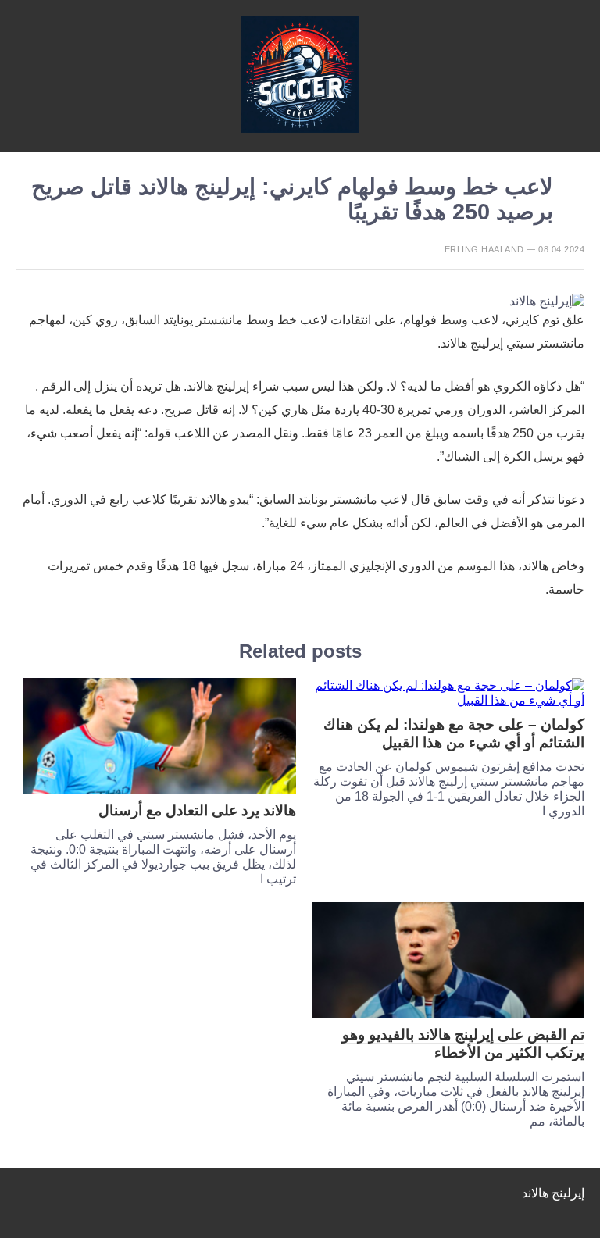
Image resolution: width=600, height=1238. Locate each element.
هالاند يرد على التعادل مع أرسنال (197, 810)
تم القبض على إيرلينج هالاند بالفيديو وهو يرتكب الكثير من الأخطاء (463, 1043)
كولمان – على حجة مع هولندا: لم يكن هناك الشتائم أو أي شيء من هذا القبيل (453, 733)
